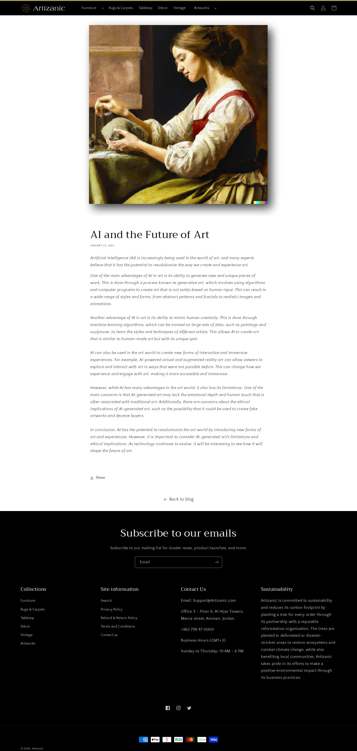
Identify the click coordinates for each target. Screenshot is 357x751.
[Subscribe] (216, 562)
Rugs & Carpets (33, 609)
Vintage (27, 635)
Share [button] (100, 478)
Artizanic (37, 748)
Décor (25, 626)
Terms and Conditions (118, 626)
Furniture (89, 8)
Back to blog (181, 499)
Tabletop (27, 618)
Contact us (109, 635)
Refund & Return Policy (119, 618)
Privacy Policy (111, 609)
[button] (91, 8)
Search (106, 601)
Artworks (201, 8)
